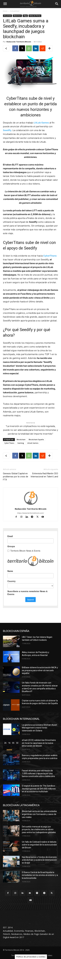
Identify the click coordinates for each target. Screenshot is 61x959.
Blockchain (17, 16)
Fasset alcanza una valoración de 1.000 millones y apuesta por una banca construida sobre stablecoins (38, 773)
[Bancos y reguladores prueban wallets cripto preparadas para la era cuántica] (11, 759)
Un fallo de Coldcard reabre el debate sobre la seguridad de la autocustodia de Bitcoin (39, 845)
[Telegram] (33, 517)
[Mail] (30, 893)
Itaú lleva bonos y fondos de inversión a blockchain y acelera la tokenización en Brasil (39, 860)
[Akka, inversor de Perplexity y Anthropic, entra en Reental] (11, 656)
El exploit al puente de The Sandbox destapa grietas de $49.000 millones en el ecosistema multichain (39, 789)
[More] (49, 48)
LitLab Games (41, 122)
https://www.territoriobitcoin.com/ (30, 513)
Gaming (20, 443)
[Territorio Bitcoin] (30, 3)
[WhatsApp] (29, 48)
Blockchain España (36, 439)
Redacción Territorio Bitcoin (19, 42)
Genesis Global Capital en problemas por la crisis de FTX (15, 476)
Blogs (25, 16)
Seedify (7, 130)
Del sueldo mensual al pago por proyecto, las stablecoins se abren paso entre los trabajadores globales (39, 829)
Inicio (5, 11)
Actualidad (14, 11)
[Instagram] (22, 517)
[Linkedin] (36, 48)
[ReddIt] (42, 48)
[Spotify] (37, 893)
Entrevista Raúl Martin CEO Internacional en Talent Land (44, 475)
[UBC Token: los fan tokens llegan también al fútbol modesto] (11, 641)
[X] (22, 48)
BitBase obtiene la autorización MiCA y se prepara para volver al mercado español (40, 670)
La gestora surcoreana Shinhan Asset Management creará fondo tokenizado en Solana (39, 728)
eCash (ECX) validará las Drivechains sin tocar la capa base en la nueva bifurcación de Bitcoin (39, 743)
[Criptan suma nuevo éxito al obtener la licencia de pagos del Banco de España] (11, 705)
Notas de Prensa (34, 16)
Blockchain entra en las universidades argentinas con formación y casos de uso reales (39, 814)
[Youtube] (43, 517)
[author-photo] (30, 505)
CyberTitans (50, 255)
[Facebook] (15, 48)
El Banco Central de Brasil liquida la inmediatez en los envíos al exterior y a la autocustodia (40, 875)
